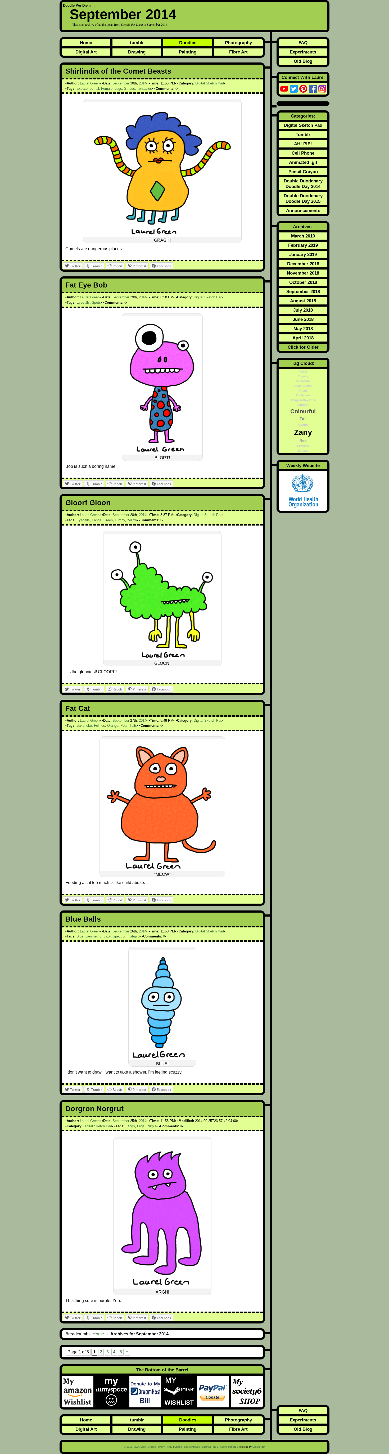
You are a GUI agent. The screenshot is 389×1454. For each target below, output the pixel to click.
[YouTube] (284, 89)
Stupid (134, 936)
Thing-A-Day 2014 (303, 400)
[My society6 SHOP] (247, 1391)
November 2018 (303, 273)
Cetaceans (303, 381)
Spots (96, 302)
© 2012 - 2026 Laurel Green (139, 1447)
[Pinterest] (303, 89)
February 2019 (303, 245)
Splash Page (181, 1447)
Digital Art (86, 52)
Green (108, 520)
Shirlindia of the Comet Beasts (118, 71)
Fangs (96, 520)
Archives (195, 1447)
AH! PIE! (303, 143)
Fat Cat (77, 708)
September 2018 (303, 291)
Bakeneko (84, 726)
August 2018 (303, 300)
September (120, 83)
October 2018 (303, 282)
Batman (303, 450)
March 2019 (303, 236)
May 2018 (303, 328)
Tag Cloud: (303, 363)
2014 (142, 83)
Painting (187, 52)
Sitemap (206, 1447)
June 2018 (303, 319)
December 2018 (303, 263)
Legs (118, 89)
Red (303, 440)
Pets (124, 726)
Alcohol (303, 424)
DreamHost (258, 1447)
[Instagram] (322, 89)
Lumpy (120, 520)
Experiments (303, 52)
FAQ (302, 42)
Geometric (93, 936)
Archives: (303, 226)
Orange (112, 726)
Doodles (187, 42)
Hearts (302, 371)
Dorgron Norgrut (94, 1109)
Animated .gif (303, 162)
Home (86, 42)
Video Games (303, 385)
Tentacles (144, 89)
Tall (303, 418)
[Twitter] (294, 89)
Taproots (303, 404)
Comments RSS (229, 1447)
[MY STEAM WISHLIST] (180, 1391)
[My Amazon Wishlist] (79, 1391)
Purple (151, 1126)
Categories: (303, 116)
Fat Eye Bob (86, 285)
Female (106, 89)
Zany (303, 432)
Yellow (132, 520)
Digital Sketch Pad (209, 83)
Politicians (303, 395)
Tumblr (303, 134)
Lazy (107, 936)
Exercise (303, 445)
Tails (133, 726)
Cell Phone (303, 153)
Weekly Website (303, 465)
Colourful (303, 411)
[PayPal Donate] (214, 1391)
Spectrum (120, 936)
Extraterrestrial (87, 89)
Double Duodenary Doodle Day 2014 (303, 183)
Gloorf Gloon (88, 503)
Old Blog (303, 61)
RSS (215, 1447)
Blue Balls (83, 919)
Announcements (303, 210)
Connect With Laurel (303, 77)
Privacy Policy (164, 1447)
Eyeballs (83, 302)
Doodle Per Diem (77, 5)
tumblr (137, 42)
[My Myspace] (112, 1391)
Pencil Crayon (303, 171)
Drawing (137, 52)
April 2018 (303, 337)
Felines (99, 726)
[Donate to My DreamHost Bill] (146, 1391)
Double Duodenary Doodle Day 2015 (303, 198)
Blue (79, 936)
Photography (238, 42)
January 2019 (303, 254)
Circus (302, 390)
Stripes (129, 89)
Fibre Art (238, 52)
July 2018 (303, 310)
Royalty (303, 376)
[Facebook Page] (313, 89)
